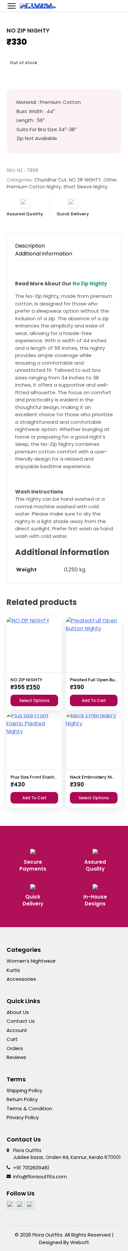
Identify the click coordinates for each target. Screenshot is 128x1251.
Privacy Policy (23, 1117)
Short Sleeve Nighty (85, 186)
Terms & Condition (29, 1108)
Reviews (16, 1057)
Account (17, 1030)
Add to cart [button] (94, 700)
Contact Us (21, 1021)
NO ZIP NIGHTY (85, 180)
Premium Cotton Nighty (34, 186)
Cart (12, 1039)
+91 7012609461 (31, 1167)
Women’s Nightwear (31, 960)
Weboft (79, 1242)
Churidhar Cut (50, 180)
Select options (34, 700)
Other (110, 180)
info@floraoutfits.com (40, 1176)
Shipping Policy (24, 1090)
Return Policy (22, 1099)
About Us (18, 1012)
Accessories (21, 978)
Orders (15, 1048)
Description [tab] (30, 246)
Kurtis (13, 970)
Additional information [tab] (43, 253)
